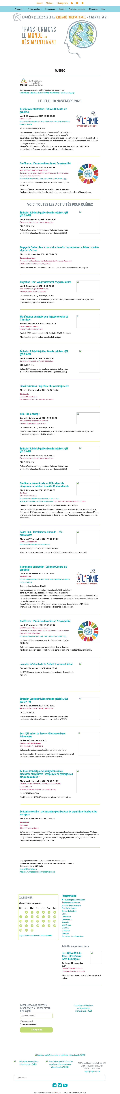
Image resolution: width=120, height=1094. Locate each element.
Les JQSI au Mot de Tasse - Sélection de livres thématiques (72, 956)
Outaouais (66, 931)
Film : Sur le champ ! (30, 413)
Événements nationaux (71, 903)
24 (38, 926)
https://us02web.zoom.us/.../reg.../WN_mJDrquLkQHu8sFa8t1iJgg (43, 179)
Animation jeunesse (77, 9)
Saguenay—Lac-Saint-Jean (73, 936)
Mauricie (65, 922)
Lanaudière (66, 917)
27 (55, 926)
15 (26, 921)
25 (43, 926)
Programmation (34, 9)
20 (55, 921)
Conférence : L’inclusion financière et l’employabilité (45, 163)
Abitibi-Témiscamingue (71, 905)
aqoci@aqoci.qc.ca (92, 1071)
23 (32, 926)
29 (26, 930)
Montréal (65, 928)
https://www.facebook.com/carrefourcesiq (35, 544)
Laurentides (66, 919)
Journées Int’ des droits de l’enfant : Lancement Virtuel (46, 664)
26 (49, 926)
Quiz (103, 9)
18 (43, 921)
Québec (65, 933)
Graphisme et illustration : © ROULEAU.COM (47, 1092)
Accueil (40, 3)
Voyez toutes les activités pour (35, 935)
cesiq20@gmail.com (28, 869)
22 (26, 926)
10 (38, 917)
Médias (49, 3)
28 (21, 930)
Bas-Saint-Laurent (69, 908)
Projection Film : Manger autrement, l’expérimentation (45, 282)
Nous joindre (62, 3)
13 (55, 917)
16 (32, 921)
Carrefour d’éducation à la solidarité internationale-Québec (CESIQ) (47, 93)
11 (43, 917)
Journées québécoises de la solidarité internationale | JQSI (83, 1008)
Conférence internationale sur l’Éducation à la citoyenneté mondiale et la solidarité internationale (44, 485)
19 (49, 921)
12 (49, 917)
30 (32, 930)
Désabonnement (29, 1024)
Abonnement (27, 1021)
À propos (19, 9)
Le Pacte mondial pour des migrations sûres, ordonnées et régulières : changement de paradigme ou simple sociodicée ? (46, 774)
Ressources (50, 9)
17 (38, 921)
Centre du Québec (69, 911)
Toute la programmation (74, 900)
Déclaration (93, 9)
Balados (62, 9)
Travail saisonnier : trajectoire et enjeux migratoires (44, 386)
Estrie (64, 914)
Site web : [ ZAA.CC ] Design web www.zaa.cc (74, 1092)
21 (21, 926)
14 (21, 921)
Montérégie (66, 925)
